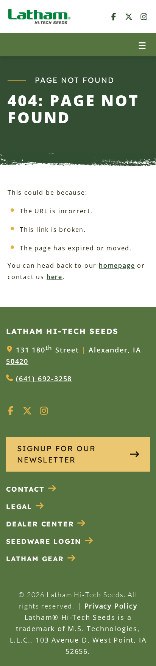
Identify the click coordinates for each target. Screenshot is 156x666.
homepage (117, 265)
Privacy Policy (110, 605)
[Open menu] (142, 45)
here (54, 277)
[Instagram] (144, 16)
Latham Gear (35, 558)
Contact (25, 489)
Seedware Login (43, 541)
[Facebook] (113, 16)
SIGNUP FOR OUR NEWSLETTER (56, 454)
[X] (129, 16)
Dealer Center (40, 524)
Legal (19, 506)
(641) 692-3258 (44, 378)
